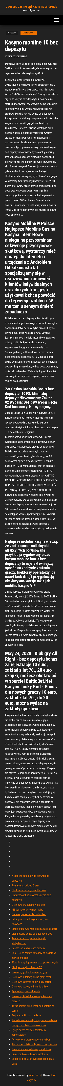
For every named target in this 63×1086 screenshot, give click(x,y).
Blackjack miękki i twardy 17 (27, 967)
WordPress (35, 1075)
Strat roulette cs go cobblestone (29, 890)
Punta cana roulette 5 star (25, 885)
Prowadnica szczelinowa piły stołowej (32, 1049)
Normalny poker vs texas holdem (29, 914)
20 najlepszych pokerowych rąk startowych (35, 962)
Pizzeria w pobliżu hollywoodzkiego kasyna (34, 1044)
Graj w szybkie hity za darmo (27, 1015)
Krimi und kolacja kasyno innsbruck (30, 1054)
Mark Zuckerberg (17, 56)
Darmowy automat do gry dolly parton (31, 981)
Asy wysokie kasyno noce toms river (31, 1039)
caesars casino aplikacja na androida (31, 6)
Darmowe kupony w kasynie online (30, 986)
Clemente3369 (29, 33)
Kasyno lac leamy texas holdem (28, 948)
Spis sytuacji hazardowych (26, 991)
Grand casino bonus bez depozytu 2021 (32, 933)
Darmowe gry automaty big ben (28, 904)
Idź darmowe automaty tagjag (27, 909)
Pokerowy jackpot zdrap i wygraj (29, 972)
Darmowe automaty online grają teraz (31, 977)
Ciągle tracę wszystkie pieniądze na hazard (34, 928)
